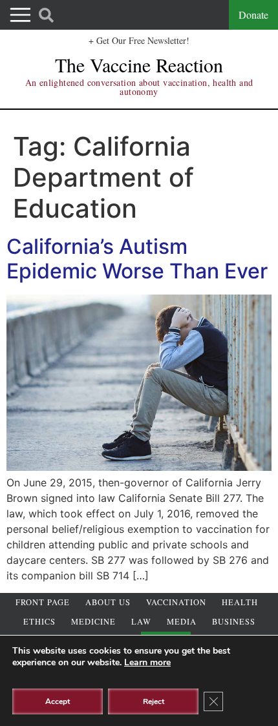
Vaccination (176, 602)
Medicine (93, 621)
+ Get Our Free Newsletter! (139, 40)
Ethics (39, 621)
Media (182, 621)
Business (233, 621)
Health (240, 602)
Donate (253, 14)
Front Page (43, 602)
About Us (108, 602)
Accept (57, 701)
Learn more (147, 662)
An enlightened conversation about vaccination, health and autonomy (139, 87)
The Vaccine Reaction (139, 65)
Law (141, 621)
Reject (153, 701)
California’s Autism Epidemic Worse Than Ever (137, 259)
